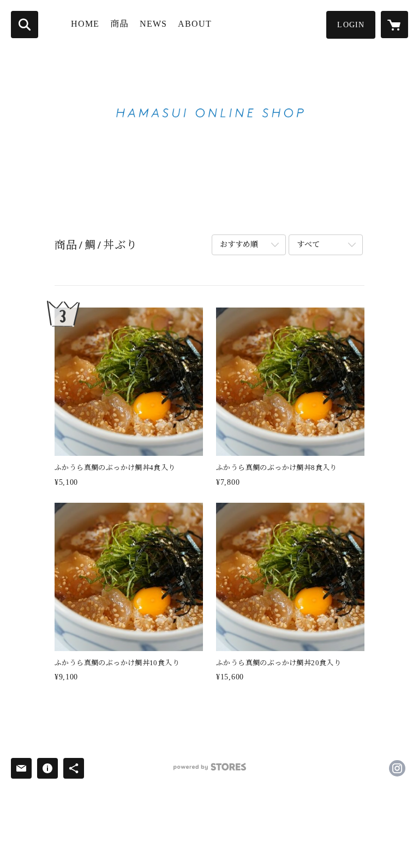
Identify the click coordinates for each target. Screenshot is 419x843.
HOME (85, 23)
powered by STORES (209, 770)
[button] (350, 25)
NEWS (153, 23)
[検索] (24, 24)
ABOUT (195, 23)
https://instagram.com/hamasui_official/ (397, 768)
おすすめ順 (239, 244)
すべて (308, 244)
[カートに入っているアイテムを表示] (394, 24)
